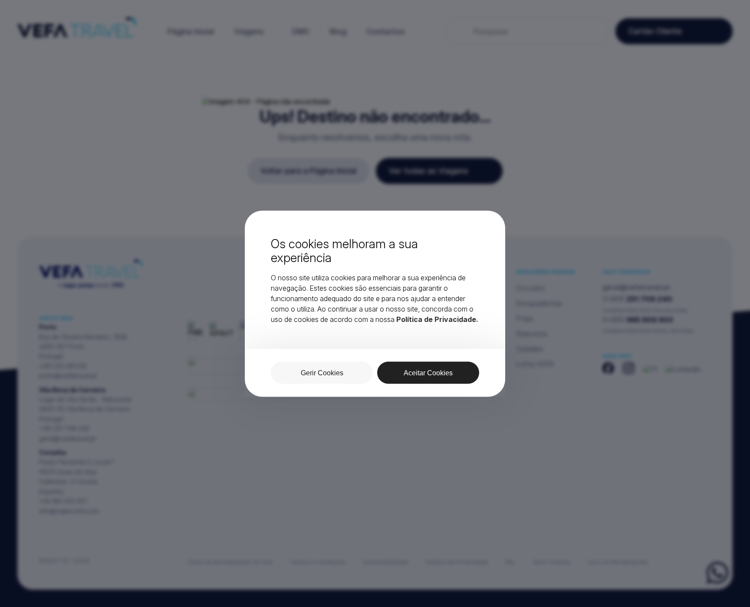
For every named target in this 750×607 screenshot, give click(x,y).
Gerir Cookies (322, 372)
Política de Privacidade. (437, 319)
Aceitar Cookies (428, 372)
